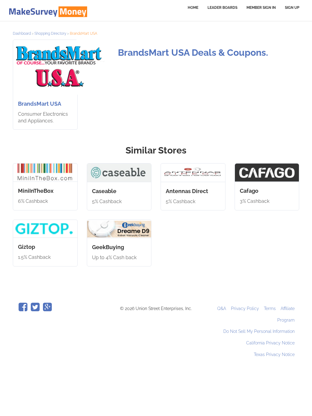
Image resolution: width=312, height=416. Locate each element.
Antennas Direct (187, 191)
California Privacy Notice (270, 342)
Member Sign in (261, 7)
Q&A (222, 308)
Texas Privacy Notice (274, 354)
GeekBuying (108, 247)
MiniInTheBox (36, 191)
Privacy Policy (245, 308)
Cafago (249, 191)
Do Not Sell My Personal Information (259, 331)
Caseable (104, 191)
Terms (270, 308)
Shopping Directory (50, 33)
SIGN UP (292, 7)
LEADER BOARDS (222, 7)
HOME (193, 7)
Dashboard (22, 33)
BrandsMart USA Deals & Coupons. (193, 52)
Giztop (26, 247)
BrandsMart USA (39, 103)
